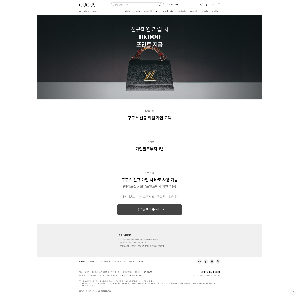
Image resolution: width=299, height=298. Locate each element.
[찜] (201, 4)
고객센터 (205, 272)
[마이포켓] (213, 4)
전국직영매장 (92, 261)
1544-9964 (214, 272)
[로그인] (218, 4)
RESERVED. (107, 291)
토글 (187, 5)
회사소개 (82, 261)
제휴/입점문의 (105, 261)
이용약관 (132, 261)
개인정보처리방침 (119, 261)
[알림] (207, 4)
